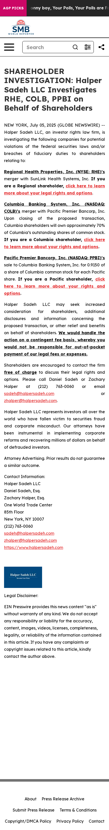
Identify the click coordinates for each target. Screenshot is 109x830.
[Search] (75, 47)
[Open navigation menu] (9, 47)
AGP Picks (13, 8)
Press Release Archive (63, 798)
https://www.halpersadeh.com (33, 547)
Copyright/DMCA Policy (28, 821)
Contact (96, 821)
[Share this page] (101, 47)
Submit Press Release (34, 810)
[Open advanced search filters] (87, 47)
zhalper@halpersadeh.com (30, 400)
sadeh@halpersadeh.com (29, 393)
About (31, 798)
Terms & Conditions (78, 810)
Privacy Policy (70, 821)
